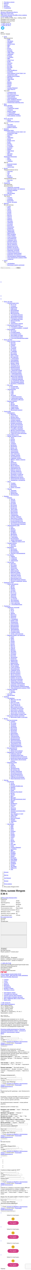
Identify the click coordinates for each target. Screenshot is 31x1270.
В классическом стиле (17, 521)
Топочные (13, 490)
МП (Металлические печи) (18, 799)
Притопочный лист (16, 578)
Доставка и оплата (9, 990)
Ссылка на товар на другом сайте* (10, 1170)
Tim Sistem (10, 41)
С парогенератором (16, 373)
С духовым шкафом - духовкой (19, 328)
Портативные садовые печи (18, 714)
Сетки (9, 206)
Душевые (13, 443)
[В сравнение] (14, 941)
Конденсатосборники (13, 248)
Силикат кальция (15, 420)
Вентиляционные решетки (18, 579)
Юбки (9, 208)
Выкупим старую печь (7, 13)
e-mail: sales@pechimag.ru (8, 1004)
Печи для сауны (8, 118)
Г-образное (14, 557)
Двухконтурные (15, 631)
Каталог (6, 872)
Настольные (14, 550)
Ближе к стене (10, 1121)
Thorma (9, 85)
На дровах (13, 350)
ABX (8, 80)
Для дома (17, 1056)
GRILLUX (14, 868)
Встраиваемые (15, 538)
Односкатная (13, 1114)
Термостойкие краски (13, 251)
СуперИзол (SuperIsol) (17, 429)
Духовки (9, 197)
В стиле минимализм (16, 519)
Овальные (13, 616)
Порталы (13, 563)
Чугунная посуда (15, 704)
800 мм (13, 587)
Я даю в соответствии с (14, 1043)
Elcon (12, 830)
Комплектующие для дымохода (16, 189)
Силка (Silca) (14, 415)
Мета (8, 45)
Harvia (9, 120)
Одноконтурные (15, 632)
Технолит (13, 812)
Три (25, 1116)
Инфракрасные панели (17, 477)
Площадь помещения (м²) (8, 1075)
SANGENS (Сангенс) (13, 121)
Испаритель (14, 464)
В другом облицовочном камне (19, 338)
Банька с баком (11, 111)
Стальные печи (11, 92)
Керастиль (13, 614)
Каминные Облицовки (10, 156)
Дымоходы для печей (13, 187)
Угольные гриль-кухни (17, 708)
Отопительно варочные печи (15, 102)
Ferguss (9, 64)
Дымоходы (7, 183)
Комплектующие (12, 164)
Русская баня (14, 386)
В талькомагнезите (16, 333)
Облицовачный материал (18, 478)
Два (21, 1116)
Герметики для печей (13, 250)
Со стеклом (10, 554)
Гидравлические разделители (19, 756)
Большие (13, 531)
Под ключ (10, 124)
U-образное (14, 559)
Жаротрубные (14, 734)
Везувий (9, 66)
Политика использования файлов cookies (13, 1029)
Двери (12, 437)
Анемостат (10, 259)
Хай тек (13, 499)
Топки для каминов (12, 584)
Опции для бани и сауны (14, 436)
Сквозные (13, 594)
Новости (6, 984)
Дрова (12, 1062)
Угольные (13, 724)
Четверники (10, 227)
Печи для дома (8, 301)
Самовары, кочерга (16, 458)
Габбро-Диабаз (15, 408)
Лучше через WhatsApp (8, 1082)
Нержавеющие (15, 361)
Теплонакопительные (13, 101)
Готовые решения (12, 190)
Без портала (14, 535)
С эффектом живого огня (18, 541)
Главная (6, 979)
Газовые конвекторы (16, 746)
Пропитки (13, 462)
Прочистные (14, 493)
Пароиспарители (15, 467)
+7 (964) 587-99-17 (6, 25)
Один (16, 1116)
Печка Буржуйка (15, 320)
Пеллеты (18, 1062)
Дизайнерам (7, 987)
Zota (8, 172)
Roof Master (14, 859)
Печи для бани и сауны (13, 341)
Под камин (14, 352)
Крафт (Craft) (14, 620)
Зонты (9, 209)
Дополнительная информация (9, 1125)
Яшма (12, 402)
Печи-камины (11, 96)
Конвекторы (10, 229)
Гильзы (9, 212)
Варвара (9, 55)
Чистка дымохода (12, 244)
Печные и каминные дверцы (19, 581)
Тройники (10, 222)
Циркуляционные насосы (18, 778)
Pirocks (9, 159)
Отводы (9, 218)
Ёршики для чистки (12, 247)
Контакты (7, 985)
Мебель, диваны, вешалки (18, 459)
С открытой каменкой (17, 379)
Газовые (13, 345)
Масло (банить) (15, 465)
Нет (18, 1117)
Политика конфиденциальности (10, 1029)
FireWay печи (11, 44)
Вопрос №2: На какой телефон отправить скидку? (15, 1196)
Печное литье (8, 194)
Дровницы (14, 566)
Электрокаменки (12, 98)
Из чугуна (13, 304)
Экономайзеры (15, 629)
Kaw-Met (9, 67)
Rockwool (13, 857)
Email (3, 1176)
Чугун (12, 610)
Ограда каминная (15, 573)
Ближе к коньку (20, 1121)
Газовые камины (12, 543)
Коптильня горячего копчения (15, 265)
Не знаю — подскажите (22, 1064)
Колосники (10, 200)
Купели (13, 439)
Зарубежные (10, 824)
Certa (12, 822)
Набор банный (15, 571)
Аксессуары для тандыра (18, 712)
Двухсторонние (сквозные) (18, 524)
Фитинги (13, 767)
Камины (6, 129)
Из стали (13, 591)
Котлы (6, 168)
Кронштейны (11, 232)
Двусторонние (15, 600)
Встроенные (14, 511)
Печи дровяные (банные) (14, 99)
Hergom (9, 83)
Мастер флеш (11, 193)
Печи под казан (15, 702)
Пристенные (14, 512)
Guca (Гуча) (10, 60)
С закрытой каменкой (13, 114)
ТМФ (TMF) (10, 52)
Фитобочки (14, 446)
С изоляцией (14, 619)
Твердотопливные (16, 740)
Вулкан (13, 691)
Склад (5, 981)
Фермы (9, 210)
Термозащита (11, 412)
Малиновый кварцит (16, 410)
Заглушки (10, 221)
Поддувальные (15, 494)
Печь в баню (13, 1192)
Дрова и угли (14, 569)
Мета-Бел (10, 77)
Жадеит (13, 404)
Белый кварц (14, 405)
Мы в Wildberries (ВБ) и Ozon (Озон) (14, 998)
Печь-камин (5, 1111)
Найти (18, 267)
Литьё (9, 481)
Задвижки (10, 199)
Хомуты (9, 216)
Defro (12, 828)
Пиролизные (14, 733)
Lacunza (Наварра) (12, 88)
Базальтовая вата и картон (18, 431)
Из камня (13, 503)
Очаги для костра (15, 705)
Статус (12, 806)
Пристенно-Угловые (16, 518)
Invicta (9, 48)
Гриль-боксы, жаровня (17, 710)
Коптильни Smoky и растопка (19, 717)
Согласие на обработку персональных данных (13, 1031)
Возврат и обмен (8, 988)
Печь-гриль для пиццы (17, 711)
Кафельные (14, 309)
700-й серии (14, 509)
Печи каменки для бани (14, 115)
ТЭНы (12, 764)
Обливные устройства (17, 474)
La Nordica (10, 57)
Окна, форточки (15, 453)
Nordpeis (13, 854)
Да (14, 1117)
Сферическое (14, 560)
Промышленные (15, 739)
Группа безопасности (17, 774)
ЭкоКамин (10, 54)
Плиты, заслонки (12, 202)
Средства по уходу (16, 576)
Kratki (9, 61)
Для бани (25, 1056)
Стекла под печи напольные (19, 433)
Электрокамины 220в (13, 525)
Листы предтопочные (17, 424)
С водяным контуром (17, 319)
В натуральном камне (17, 336)
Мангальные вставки (16, 707)
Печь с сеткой (14, 355)
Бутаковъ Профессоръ (17, 786)
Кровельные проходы (17, 426)
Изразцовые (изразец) (17, 317)
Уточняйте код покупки (10, 994)
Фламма (13, 819)
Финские (13, 344)
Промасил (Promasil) (16, 421)
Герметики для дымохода (14, 254)
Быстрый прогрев (19, 1067)
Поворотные (14, 513)
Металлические (15, 313)
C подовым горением (17, 314)
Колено (9, 213)
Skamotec (13, 862)
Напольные (14, 354)
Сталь (12, 611)
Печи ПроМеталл (12, 70)
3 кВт (12, 391)
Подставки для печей (17, 427)
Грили (5, 260)
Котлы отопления (12, 720)
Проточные (14, 749)
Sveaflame (10, 71)
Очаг (12, 527)
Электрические (11, 126)
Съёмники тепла (12, 240)
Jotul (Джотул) (11, 89)
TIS (8, 174)
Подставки (14, 565)
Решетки (9, 165)
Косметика (14, 445)
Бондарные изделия (16, 472)
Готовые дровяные (16, 516)
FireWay (13, 835)
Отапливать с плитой (17, 326)
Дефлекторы (10, 231)
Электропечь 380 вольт (17, 399)
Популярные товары (9, 992)
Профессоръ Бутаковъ (13, 76)
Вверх (2, 1033)
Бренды (6, 780)
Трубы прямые (11, 235)
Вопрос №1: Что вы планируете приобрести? (13, 1190)
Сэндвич (9, 191)
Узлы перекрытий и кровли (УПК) (17, 257)
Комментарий (4, 1178)
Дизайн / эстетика (17, 1069)
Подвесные (14, 508)
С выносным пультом (17, 398)
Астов (12, 783)
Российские (10, 781)
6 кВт (12, 392)
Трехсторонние (15, 601)
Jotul (12, 843)
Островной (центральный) (18, 522)
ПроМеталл (14, 803)
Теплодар (10, 51)
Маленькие (14, 534)
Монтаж (6, 203)
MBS (8, 58)
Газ (12, 1064)
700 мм (13, 585)
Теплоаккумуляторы (16, 772)
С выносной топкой (13, 108)
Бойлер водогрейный (17, 750)
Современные (14, 515)
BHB (12, 827)
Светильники (14, 451)
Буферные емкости (16, 753)
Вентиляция (14, 449)
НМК (8, 39)
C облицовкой (11, 112)
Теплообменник (11, 238)
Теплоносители (15, 768)
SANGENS (14, 860)
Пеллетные (14, 730)
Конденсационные (16, 742)
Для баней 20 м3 (15, 366)
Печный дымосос (12, 241)
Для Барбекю (11, 263)
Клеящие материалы (16, 423)
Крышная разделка (12, 246)
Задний (14, 1122)
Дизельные (14, 731)
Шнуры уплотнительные (18, 430)
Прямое (13, 556)
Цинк (12, 609)
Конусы (9, 215)
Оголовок (10, 224)
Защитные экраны (16, 575)
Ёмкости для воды (16, 470)
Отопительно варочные (14, 325)
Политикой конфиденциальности (11, 1043)
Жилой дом (25, 1109)
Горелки (13, 765)
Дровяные (13, 726)
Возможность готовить (14, 1070)
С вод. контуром (15, 603)
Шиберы (9, 219)
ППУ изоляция (11, 234)
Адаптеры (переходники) (14, 253)
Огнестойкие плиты (13, 434)
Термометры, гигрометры (18, 480)
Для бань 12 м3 (15, 364)
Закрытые (13, 595)
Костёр (9, 175)
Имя (2, 1038)
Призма (13, 588)
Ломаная (18, 1113)
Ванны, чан (14, 448)
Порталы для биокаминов (18, 553)
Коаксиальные (15, 625)
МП (8, 47)
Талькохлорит (14, 407)
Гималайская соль (16, 468)
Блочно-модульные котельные (19, 758)
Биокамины (10, 547)
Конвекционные (15, 367)
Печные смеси (15, 417)
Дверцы (9, 489)
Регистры (10, 225)
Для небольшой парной (17, 382)
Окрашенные (14, 622)
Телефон (3, 1039)
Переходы (13, 617)
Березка (9, 82)
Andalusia (10, 161)
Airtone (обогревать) (16, 540)
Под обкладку (14, 357)
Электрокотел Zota (16, 743)
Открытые (13, 597)
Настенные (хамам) (16, 371)
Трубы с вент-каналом (17, 633)
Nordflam (9, 42)
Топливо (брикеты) (16, 471)
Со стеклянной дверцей (17, 380)
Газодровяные (15, 360)
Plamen (9, 69)
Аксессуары (10, 167)
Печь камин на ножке (17, 335)
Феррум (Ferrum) (15, 818)
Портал (13, 528)
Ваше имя (3, 1078)
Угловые (13, 322)
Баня (5, 104)
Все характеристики (6, 917)
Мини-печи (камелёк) (17, 376)
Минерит (13, 414)
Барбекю (6, 696)
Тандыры (13, 701)
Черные (13, 613)
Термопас (10, 177)
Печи (5, 36)
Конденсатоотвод (12, 243)
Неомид (13, 800)
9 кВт (12, 393)
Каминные (14, 491)
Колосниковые (15, 310)
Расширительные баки (17, 755)
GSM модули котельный (17, 777)
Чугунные (10, 107)
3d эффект (13, 532)
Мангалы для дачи (16, 699)
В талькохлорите (15, 332)
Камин (20, 1192)
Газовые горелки (15, 455)
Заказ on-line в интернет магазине (13, 997)
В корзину (3, 948)
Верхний (21, 1122)
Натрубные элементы (17, 475)
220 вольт (13, 395)
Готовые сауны (15, 388)
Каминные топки (9, 130)
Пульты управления (16, 771)
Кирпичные (14, 307)
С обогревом (14, 537)
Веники (13, 440)
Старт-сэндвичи (11, 237)
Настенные (14, 505)
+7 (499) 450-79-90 (6, 963)
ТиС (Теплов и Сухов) (17, 813)
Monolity (9, 155)
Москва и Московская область (9, 12)
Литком (13, 794)
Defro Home (10, 79)
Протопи (9, 63)
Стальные (10, 109)
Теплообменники (15, 456)
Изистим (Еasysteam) (16, 791)
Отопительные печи (13, 95)
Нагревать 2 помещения (17, 383)
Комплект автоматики (17, 775)
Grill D (12, 837)
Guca (12, 838)
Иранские (13, 546)
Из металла (14, 506)
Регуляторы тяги (15, 770)
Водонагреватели (12, 748)
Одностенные (14, 623)
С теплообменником (16, 374)
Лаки (12, 461)
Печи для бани (8, 105)
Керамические (15, 312)
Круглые (13, 342)
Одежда (13, 442)
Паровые (13, 530)
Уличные (13, 502)
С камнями (14, 351)
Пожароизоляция (15, 418)
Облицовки (14, 568)
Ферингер (13, 816)
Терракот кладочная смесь (18, 810)
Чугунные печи (11, 93)
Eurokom (9, 49)
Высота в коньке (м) (6, 1124)
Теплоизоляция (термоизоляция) (16, 256)
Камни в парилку (12, 127)
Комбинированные (16, 745)
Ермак (9, 86)
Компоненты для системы (14, 752)
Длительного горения (17, 323)
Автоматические (15, 737)
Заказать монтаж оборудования (12, 995)
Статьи (6, 982)
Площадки (10, 228)
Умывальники (15, 452)
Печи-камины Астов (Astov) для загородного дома (16, 74)
